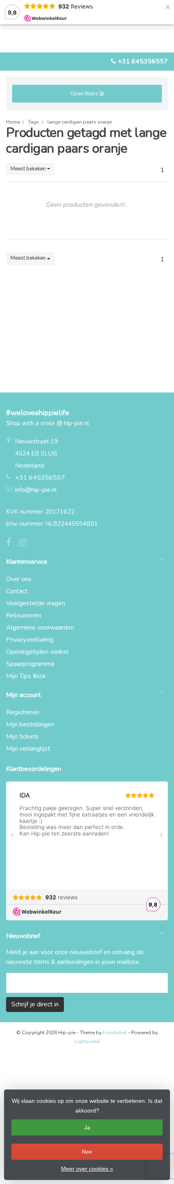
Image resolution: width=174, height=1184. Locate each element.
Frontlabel (115, 1032)
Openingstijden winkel (37, 651)
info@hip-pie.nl (36, 489)
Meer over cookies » (87, 1168)
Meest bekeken (29, 168)
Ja (87, 1127)
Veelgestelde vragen (35, 603)
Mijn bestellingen (30, 724)
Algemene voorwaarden (40, 627)
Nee (87, 1151)
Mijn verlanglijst (28, 748)
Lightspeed (87, 1041)
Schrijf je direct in (35, 1004)
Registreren (22, 712)
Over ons (19, 579)
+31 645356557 (143, 61)
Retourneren (23, 615)
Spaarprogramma (30, 663)
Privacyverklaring (29, 639)
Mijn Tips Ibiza (25, 676)
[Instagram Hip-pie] (26, 543)
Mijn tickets (22, 736)
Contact (17, 591)
